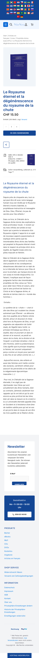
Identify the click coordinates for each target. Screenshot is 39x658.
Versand (24, 119)
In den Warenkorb (19, 133)
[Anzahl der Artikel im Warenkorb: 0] (32, 24)
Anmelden (19, 484)
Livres (13, 38)
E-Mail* (12, 474)
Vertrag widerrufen (19, 655)
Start (5, 36)
